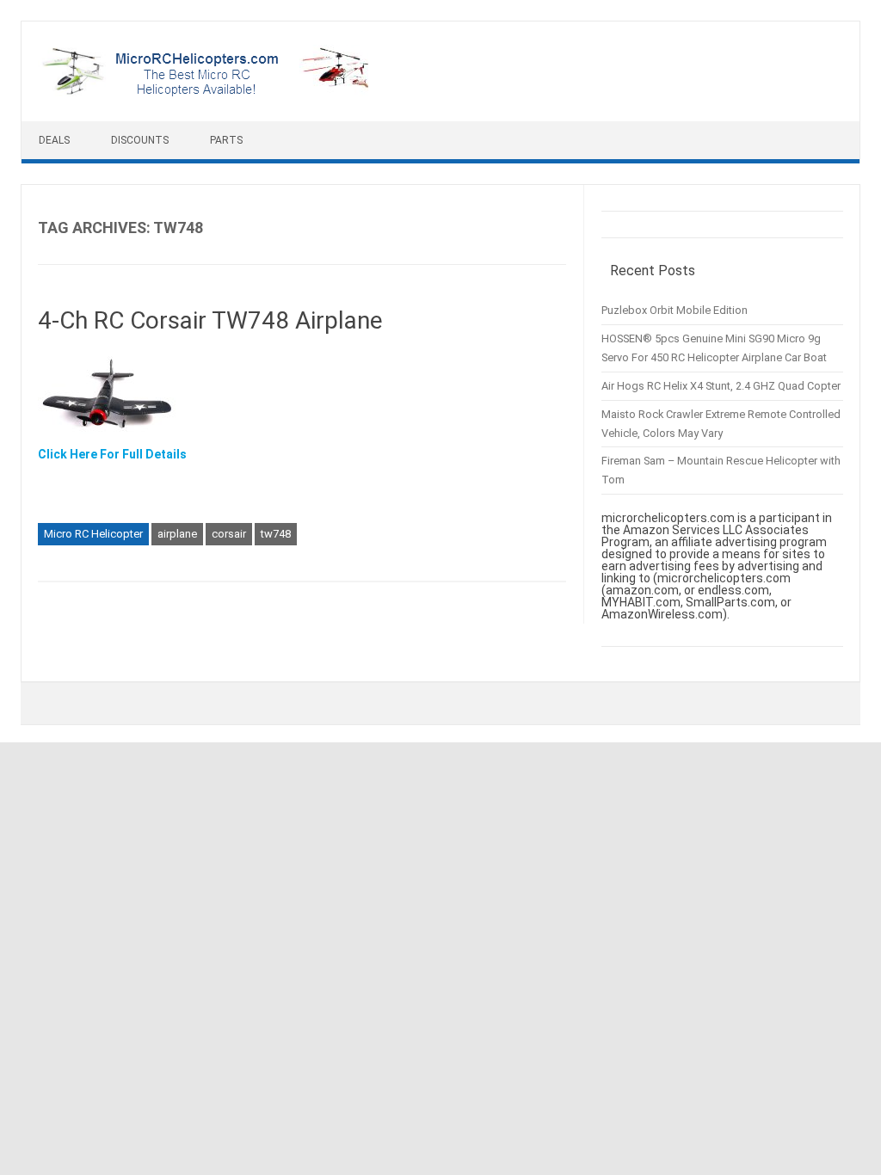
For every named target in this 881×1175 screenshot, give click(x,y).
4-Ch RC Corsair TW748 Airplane (210, 320)
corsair (229, 533)
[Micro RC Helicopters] (207, 92)
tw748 (276, 533)
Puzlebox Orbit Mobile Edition (674, 310)
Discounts (140, 140)
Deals (54, 140)
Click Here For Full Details (112, 454)
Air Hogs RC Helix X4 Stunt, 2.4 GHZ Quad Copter (721, 385)
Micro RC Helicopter (93, 533)
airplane (177, 533)
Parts (226, 140)
